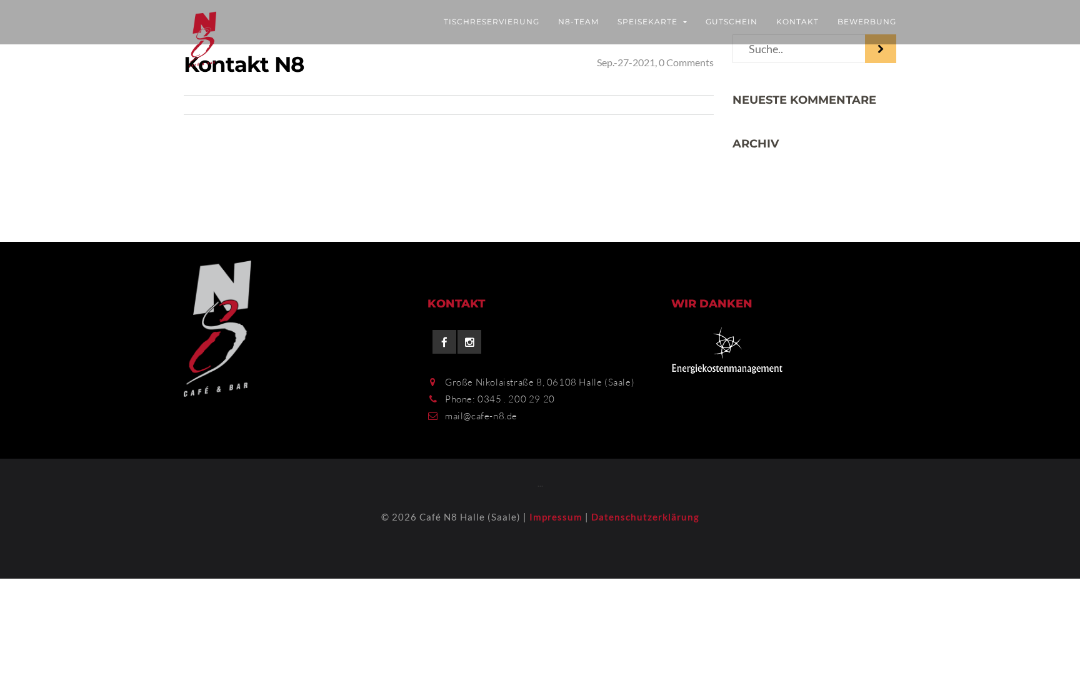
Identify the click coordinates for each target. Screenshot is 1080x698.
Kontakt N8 (244, 64)
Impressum (555, 516)
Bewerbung (867, 21)
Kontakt (797, 21)
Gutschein (732, 21)
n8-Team (578, 21)
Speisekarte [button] (649, 21)
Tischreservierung (491, 21)
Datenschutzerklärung (645, 516)
